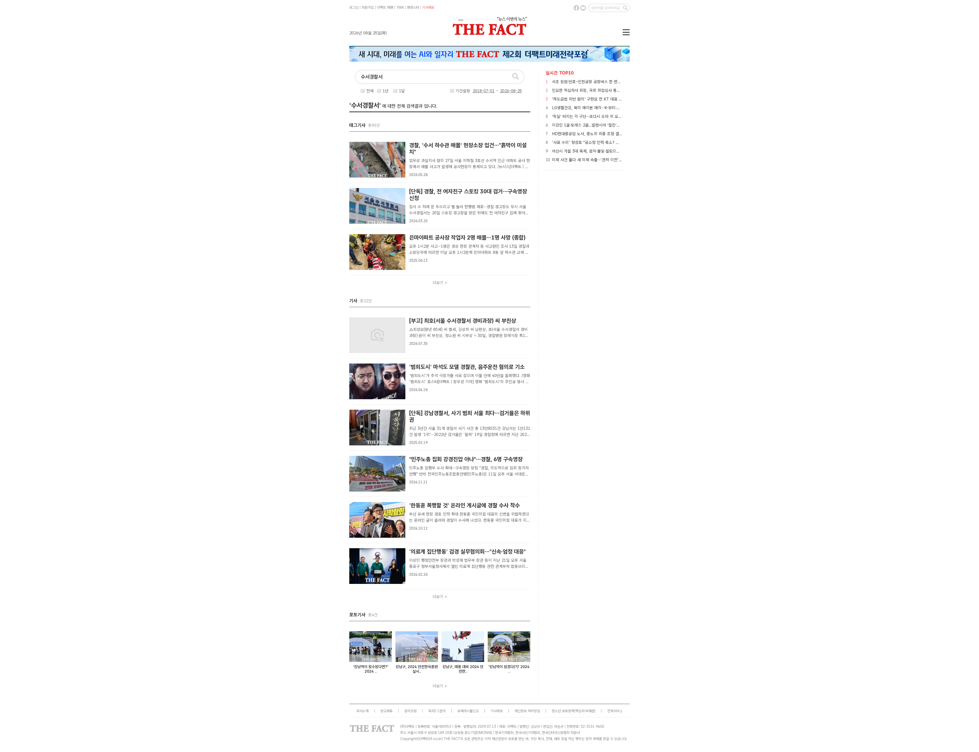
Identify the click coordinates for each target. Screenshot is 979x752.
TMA (400, 7)
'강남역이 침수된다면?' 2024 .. (370, 669)
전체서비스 (615, 711)
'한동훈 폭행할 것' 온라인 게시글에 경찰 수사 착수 (464, 505)
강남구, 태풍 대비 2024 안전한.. (463, 669)
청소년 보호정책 (563, 711)
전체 (369, 91)
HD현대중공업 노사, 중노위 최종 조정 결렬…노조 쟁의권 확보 (602, 133)
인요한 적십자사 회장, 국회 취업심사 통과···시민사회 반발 (599, 90)
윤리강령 (410, 711)
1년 (386, 91)
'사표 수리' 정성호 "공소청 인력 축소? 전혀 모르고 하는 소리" (602, 142)
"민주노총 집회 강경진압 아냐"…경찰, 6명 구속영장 (466, 459)
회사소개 (362, 711)
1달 (402, 91)
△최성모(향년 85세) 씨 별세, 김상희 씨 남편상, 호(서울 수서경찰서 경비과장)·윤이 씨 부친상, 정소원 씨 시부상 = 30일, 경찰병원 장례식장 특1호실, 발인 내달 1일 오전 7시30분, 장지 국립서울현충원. (469, 335)
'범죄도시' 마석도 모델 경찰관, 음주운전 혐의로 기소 (467, 367)
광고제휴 (386, 711)
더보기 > (440, 282)
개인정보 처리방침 (527, 711)
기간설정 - (478, 91)
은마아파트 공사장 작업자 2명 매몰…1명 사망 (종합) (467, 237)
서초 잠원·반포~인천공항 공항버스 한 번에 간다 (590, 81)
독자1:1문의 (437, 711)
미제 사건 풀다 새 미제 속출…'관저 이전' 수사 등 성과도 (598, 159)
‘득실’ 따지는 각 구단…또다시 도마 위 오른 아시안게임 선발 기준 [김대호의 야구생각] (621, 116)
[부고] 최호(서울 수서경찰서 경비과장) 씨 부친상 (462, 320)
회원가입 (368, 7)
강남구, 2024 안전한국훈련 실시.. (417, 669)
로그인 (353, 7)
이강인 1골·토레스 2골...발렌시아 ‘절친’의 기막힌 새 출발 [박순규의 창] (610, 125)
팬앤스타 (413, 7)
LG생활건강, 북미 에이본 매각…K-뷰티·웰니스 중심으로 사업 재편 (606, 107)
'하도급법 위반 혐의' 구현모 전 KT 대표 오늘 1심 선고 (596, 99)
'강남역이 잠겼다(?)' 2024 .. (509, 669)
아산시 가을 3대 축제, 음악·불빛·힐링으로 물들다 (592, 151)
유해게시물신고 (468, 711)
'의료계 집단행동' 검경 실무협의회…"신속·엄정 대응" (467, 551)
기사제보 (428, 7)
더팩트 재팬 (385, 7)
